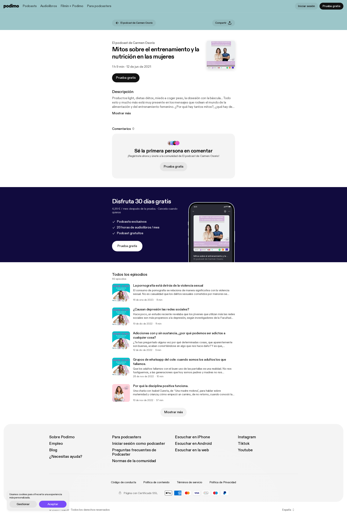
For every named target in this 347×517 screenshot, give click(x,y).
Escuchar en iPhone (192, 437)
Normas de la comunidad (134, 460)
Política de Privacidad (222, 482)
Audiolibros (48, 6)
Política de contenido (156, 482)
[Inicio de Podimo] (11, 6)
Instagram (247, 437)
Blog (53, 450)
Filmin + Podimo (72, 6)
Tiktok (244, 443)
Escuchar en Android (193, 443)
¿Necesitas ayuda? (65, 456)
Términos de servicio (189, 482)
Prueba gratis (331, 6)
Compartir (220, 22)
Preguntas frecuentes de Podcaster (134, 452)
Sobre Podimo (61, 437)
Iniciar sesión (306, 6)
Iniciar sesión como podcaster (138, 443)
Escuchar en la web (192, 450)
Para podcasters (99, 6)
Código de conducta (123, 482)
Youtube (245, 450)
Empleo (56, 443)
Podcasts (30, 6)
